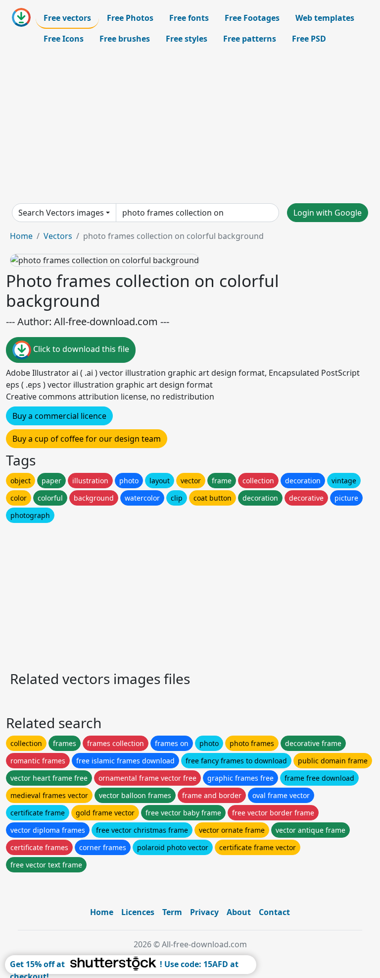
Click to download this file (80, 349)
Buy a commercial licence (59, 415)
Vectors (58, 235)
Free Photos (130, 17)
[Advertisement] (190, 126)
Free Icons (64, 38)
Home (21, 235)
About (239, 912)
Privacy (204, 912)
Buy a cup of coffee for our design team (86, 438)
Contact (274, 912)
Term (172, 912)
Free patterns (249, 38)
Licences (137, 912)
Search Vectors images (61, 212)
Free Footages (252, 17)
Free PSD (309, 38)
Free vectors (67, 17)
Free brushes (124, 38)
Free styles (186, 38)
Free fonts (189, 17)
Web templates (324, 17)
